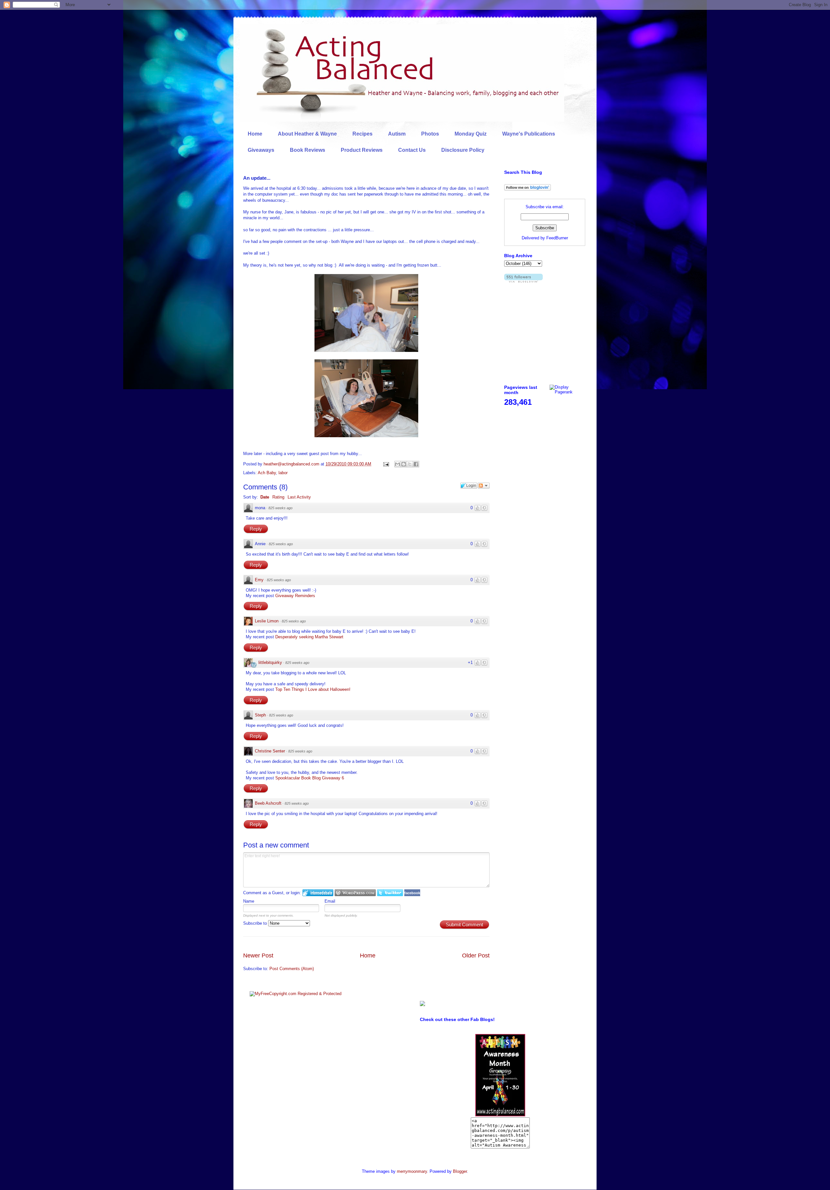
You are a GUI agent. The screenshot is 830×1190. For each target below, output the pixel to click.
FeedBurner (557, 237)
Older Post (476, 955)
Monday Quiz (471, 134)
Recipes (362, 134)
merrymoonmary (412, 1171)
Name (248, 901)
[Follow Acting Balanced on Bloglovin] (527, 189)
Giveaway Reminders (295, 595)
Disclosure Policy (462, 150)
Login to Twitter (390, 892)
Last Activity (299, 497)
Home (255, 134)
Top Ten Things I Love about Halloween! (312, 689)
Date (264, 497)
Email (330, 901)
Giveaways (261, 150)
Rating (278, 497)
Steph (260, 715)
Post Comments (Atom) (291, 968)
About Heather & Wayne (307, 134)
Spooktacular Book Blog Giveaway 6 (309, 777)
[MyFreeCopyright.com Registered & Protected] (295, 993)
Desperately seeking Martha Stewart (309, 636)
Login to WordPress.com (355, 892)
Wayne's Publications (528, 134)
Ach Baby (267, 472)
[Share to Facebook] (416, 464)
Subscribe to (255, 923)
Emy (259, 579)
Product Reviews (362, 150)
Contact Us (412, 150)
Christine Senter (270, 751)
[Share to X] (410, 464)
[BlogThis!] (403, 464)
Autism (397, 134)
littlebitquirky (270, 662)
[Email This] (397, 464)
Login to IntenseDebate (317, 892)
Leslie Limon (267, 621)
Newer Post (258, 955)
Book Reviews (307, 150)
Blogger (460, 1171)
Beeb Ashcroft (268, 803)
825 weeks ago (280, 508)
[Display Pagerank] (567, 392)
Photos (430, 134)
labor (283, 472)
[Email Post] (385, 464)
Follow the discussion (484, 485)
